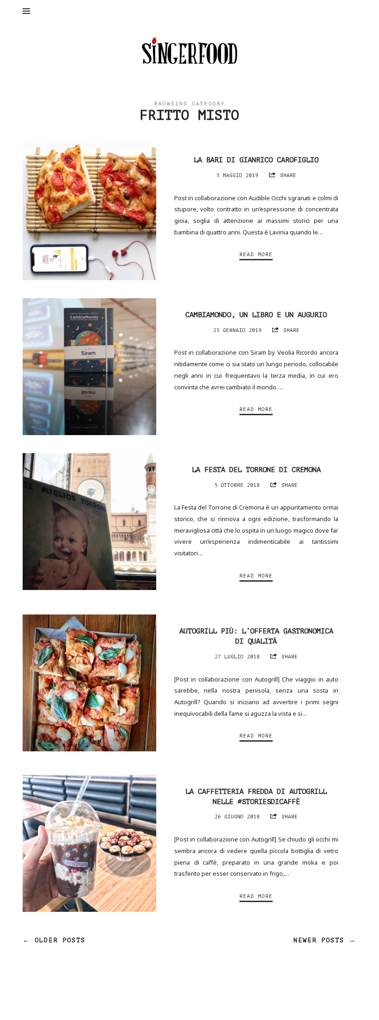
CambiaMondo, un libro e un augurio (256, 315)
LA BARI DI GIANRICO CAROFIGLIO (256, 160)
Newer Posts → (324, 940)
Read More (256, 255)
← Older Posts (54, 940)
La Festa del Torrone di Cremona (256, 470)
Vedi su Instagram (194, 1004)
